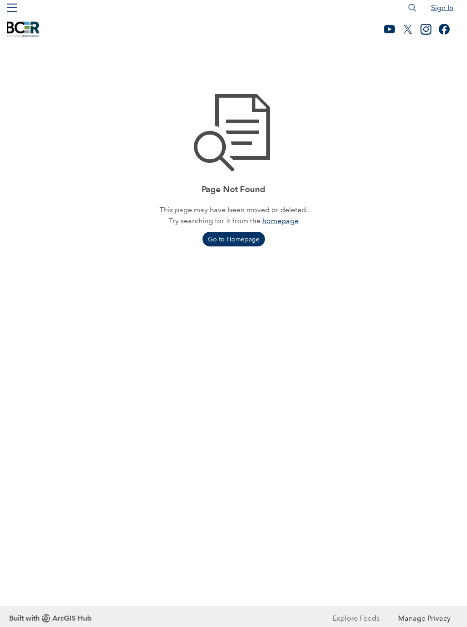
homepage (280, 220)
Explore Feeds (355, 618)
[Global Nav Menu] (11, 8)
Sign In (442, 7)
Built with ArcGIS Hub (50, 618)
